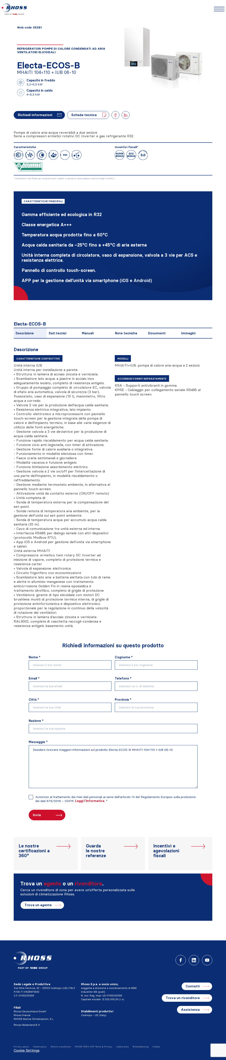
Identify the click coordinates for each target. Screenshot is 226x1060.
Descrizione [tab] (25, 333)
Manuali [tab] (88, 333)
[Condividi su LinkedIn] (126, 115)
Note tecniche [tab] (126, 333)
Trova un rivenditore (183, 998)
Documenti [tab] (156, 333)
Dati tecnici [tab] (57, 333)
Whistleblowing (140, 1046)
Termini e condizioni (61, 1046)
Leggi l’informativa (89, 801)
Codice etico (122, 1046)
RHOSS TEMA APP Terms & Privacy (93, 1046)
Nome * (34, 657)
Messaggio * (38, 742)
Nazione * (36, 721)
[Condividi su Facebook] (115, 115)
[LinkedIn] (194, 960)
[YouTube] (207, 960)
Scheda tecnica (84, 115)
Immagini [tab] (188, 333)
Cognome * (124, 657)
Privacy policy (21, 1046)
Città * (34, 700)
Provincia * (123, 700)
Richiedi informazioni (35, 115)
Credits (156, 1046)
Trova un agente (38, 905)
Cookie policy (40, 1046)
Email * (34, 678)
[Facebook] (180, 960)
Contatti (193, 986)
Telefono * (123, 678)
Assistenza (190, 1009)
